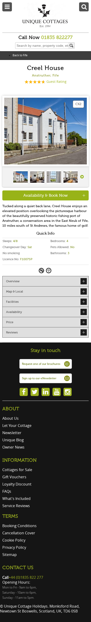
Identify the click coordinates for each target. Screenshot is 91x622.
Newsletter (11, 432)
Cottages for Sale (17, 469)
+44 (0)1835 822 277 (26, 577)
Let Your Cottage (17, 425)
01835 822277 (57, 37)
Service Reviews (16, 505)
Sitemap (9, 554)
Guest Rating (56, 81)
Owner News (13, 447)
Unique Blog (13, 439)
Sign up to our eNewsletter (39, 378)
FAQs (6, 491)
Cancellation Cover (18, 533)
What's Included (16, 498)
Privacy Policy (14, 547)
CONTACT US (17, 567)
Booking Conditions (19, 525)
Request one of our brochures (41, 364)
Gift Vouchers (14, 476)
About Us (10, 418)
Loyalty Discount (17, 484)
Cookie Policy (13, 540)
